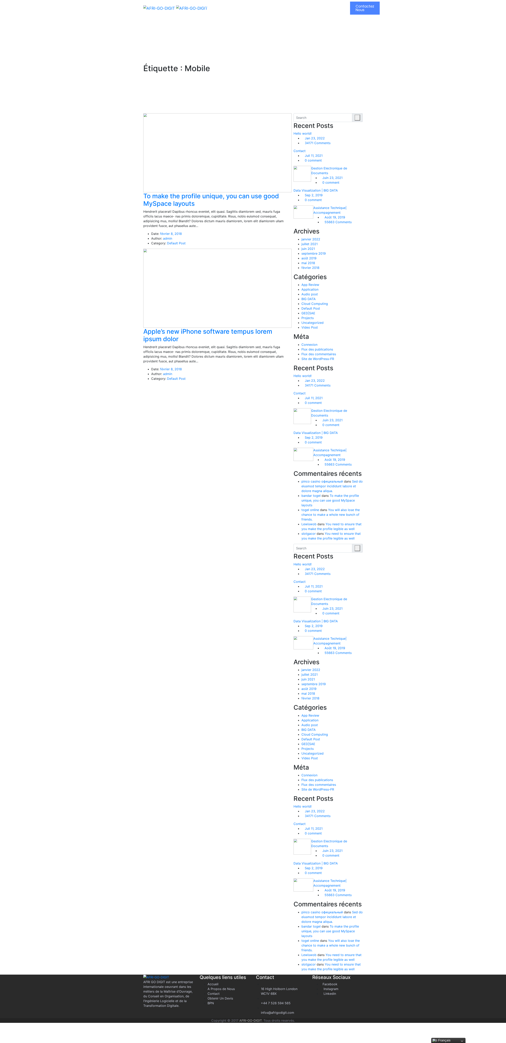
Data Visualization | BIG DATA (316, 190)
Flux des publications (317, 349)
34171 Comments (317, 143)
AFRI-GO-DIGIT (250, 1020)
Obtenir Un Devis (220, 998)
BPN (211, 1003)
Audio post (309, 294)
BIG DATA (308, 299)
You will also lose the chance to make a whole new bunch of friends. (330, 514)
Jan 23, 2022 (314, 138)
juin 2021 (308, 249)
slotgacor (308, 534)
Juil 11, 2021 (313, 156)
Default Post (176, 243)
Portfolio (331, 6)
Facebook (330, 984)
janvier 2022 (310, 239)
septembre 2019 (313, 253)
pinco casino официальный (322, 481)
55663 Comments (338, 222)
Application (309, 289)
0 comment (313, 160)
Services (303, 6)
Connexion (309, 345)
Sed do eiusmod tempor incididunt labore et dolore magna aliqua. (332, 486)
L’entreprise (242, 6)
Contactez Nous (365, 8)
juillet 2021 (309, 244)
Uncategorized (312, 323)
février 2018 (310, 268)
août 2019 (308, 258)
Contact (300, 151)
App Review (310, 285)
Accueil (212, 6)
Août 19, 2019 (334, 217)
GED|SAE (308, 313)
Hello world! (303, 133)
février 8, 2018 (171, 234)
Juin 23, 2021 (332, 178)
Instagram (330, 989)
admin (167, 238)
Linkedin (329, 994)
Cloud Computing (314, 304)
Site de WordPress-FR (317, 359)
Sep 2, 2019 (313, 195)
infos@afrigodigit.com (277, 1013)
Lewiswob (308, 524)
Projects (307, 318)
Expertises (274, 6)
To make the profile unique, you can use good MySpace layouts (330, 500)
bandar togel (311, 496)
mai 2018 (308, 263)
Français (443, 1040)
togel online (310, 510)
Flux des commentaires (318, 354)
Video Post (309, 327)
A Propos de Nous (221, 989)
